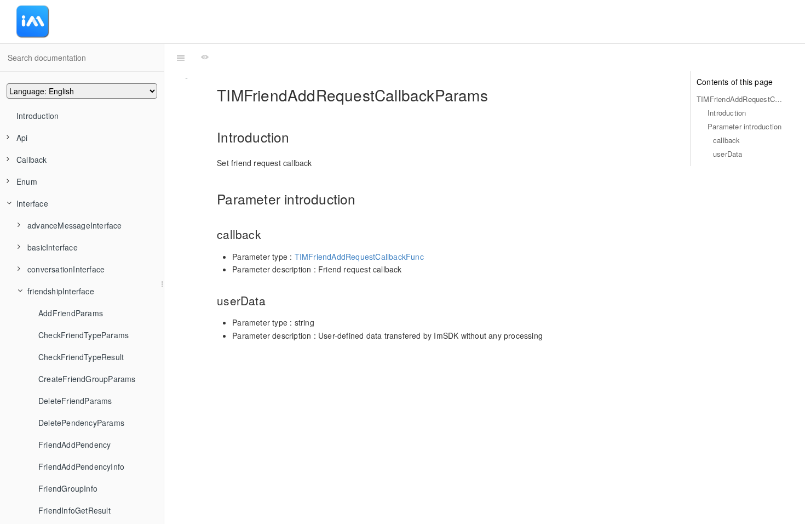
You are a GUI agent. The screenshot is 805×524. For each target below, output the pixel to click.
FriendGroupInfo (67, 488)
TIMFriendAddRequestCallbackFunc (359, 256)
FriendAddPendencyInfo (81, 466)
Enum (26, 181)
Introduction (37, 115)
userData (728, 154)
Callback (31, 159)
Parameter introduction (744, 126)
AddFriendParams (70, 312)
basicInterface (52, 247)
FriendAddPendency (74, 444)
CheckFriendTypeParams (83, 334)
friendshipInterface (60, 291)
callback (726, 140)
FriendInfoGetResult (74, 510)
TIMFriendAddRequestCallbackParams (740, 99)
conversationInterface (66, 269)
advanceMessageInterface (74, 225)
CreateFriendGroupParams (87, 378)
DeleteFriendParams (75, 400)
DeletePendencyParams (81, 422)
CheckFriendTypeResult (81, 356)
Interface (32, 203)
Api (22, 137)
